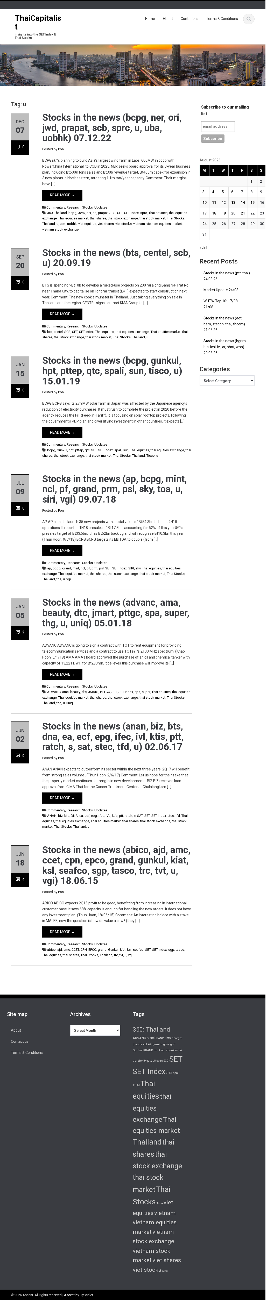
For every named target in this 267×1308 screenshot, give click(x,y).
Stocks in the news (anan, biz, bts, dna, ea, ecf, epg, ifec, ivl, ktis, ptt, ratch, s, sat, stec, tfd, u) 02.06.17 (113, 736)
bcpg (72, 213)
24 (204, 224)
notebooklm (169, 1050)
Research (74, 207)
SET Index (131, 213)
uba (63, 224)
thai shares (98, 218)
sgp (171, 950)
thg (59, 703)
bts (49, 332)
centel (58, 332)
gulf (172, 1044)
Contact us (189, 19)
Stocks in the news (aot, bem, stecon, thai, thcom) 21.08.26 (224, 324)
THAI (136, 1085)
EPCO (92, 950)
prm (94, 568)
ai (148, 1038)
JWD (81, 213)
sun (126, 450)
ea (81, 816)
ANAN (52, 816)
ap (49, 568)
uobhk (72, 224)
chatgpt (177, 1038)
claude (137, 1044)
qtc (87, 450)
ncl (83, 568)
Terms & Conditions (222, 19)
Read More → (62, 195)
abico (51, 950)
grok (166, 1044)
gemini (157, 1044)
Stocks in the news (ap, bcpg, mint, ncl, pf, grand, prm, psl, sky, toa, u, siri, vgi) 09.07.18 (114, 489)
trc (116, 955)
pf (88, 568)
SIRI (131, 568)
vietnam (139, 224)
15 (252, 203)
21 (243, 213)
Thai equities (158, 213)
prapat (103, 213)
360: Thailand (57, 213)
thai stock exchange (123, 218)
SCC (166, 1060)
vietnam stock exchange (60, 229)
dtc (84, 692)
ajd (59, 950)
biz (60, 816)
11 (214, 203)
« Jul (203, 248)
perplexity (139, 1060)
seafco (138, 950)
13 (233, 203)
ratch (128, 816)
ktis (114, 816)
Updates (100, 207)
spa (137, 692)
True (160, 1203)
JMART (93, 692)
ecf (87, 816)
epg (94, 816)
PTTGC (105, 692)
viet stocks (123, 224)
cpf (145, 1044)
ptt (121, 816)
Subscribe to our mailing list (225, 110)
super (146, 692)
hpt (71, 450)
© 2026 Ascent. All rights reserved (36, 1295)
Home (150, 19)
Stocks (87, 207)
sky (138, 568)
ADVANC (54, 692)
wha (165, 1271)
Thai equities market (73, 218)
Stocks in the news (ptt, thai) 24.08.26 (226, 276)
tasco (180, 950)
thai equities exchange (132, 332)
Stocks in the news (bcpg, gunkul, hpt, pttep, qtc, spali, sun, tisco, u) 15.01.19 (112, 371)
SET (120, 213)
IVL (108, 816)
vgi (68, 579)
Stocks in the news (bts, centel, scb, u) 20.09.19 (116, 258)
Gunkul (62, 450)
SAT (140, 816)
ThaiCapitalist (38, 22)
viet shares (106, 224)
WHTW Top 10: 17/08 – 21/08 (222, 304)
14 (243, 203)
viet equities (87, 224)
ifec (101, 816)
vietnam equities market (164, 224)
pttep (79, 450)
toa (59, 579)
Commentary (55, 207)
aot (153, 1037)
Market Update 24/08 (220, 290)
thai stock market (152, 218)
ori (94, 213)
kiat (122, 950)
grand (66, 568)
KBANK (148, 1050)
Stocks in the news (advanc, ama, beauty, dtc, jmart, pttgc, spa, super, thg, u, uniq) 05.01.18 (115, 612)
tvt (121, 955)
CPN (84, 950)
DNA (74, 816)
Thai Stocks (176, 218)
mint (76, 568)
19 (224, 213)
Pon (61, 149)
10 (204, 203)
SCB (112, 213)
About (168, 19)
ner (89, 213)
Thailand (48, 224)
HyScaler (86, 1295)
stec (170, 816)
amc (67, 950)
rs (161, 1060)
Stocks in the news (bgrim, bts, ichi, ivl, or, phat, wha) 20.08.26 (225, 347)
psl (101, 568)
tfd (177, 816)
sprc (143, 213)
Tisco (150, 456)
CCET (75, 950)
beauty (75, 692)
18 (214, 213)
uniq (69, 703)
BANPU (161, 1038)
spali (118, 450)
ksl (129, 950)
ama (65, 692)
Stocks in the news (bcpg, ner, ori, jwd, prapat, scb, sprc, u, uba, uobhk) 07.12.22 (112, 128)
